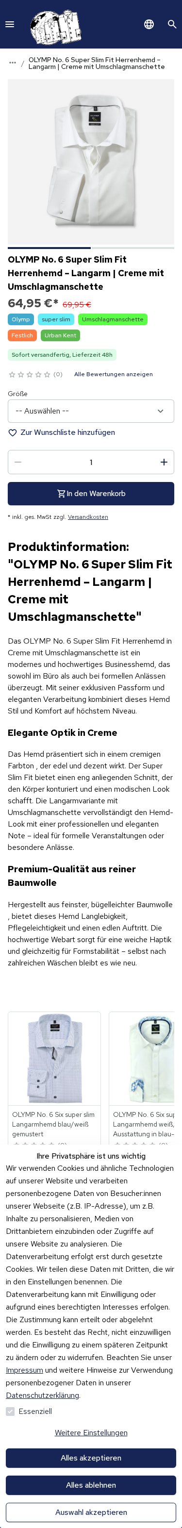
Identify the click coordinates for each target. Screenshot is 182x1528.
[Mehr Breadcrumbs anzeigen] (12, 62)
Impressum (24, 1370)
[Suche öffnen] (172, 24)
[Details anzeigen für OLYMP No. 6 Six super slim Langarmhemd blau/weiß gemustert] (54, 1058)
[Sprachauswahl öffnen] (149, 24)
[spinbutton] (91, 462)
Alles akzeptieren (91, 1458)
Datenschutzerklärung (42, 1395)
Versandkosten (88, 517)
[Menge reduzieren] (18, 462)
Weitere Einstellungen (91, 1433)
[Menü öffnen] (9, 24)
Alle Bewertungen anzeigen (113, 374)
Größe (18, 393)
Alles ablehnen (91, 1485)
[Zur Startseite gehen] (53, 24)
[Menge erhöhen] (164, 462)
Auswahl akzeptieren (91, 1512)
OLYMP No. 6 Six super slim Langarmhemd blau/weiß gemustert (53, 1124)
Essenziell (35, 1411)
